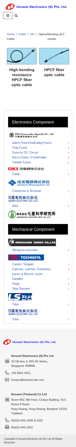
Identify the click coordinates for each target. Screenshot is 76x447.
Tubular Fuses (21, 162)
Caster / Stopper (23, 264)
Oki (32, 34)
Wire (15, 206)
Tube (15, 304)
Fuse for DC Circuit (25, 152)
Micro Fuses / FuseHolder (29, 157)
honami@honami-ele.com (27, 379)
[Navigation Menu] (8, 15)
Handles (17, 278)
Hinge (16, 283)
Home (11, 34)
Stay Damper (21, 288)
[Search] (16, 15)
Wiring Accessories (25, 250)
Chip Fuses (19, 147)
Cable (22, 34)
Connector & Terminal (26, 191)
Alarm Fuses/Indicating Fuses (32, 142)
